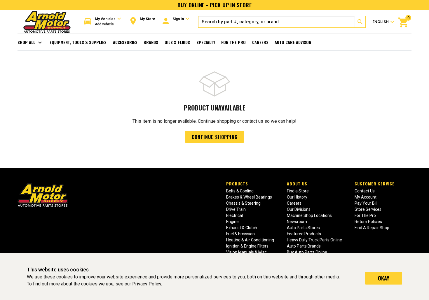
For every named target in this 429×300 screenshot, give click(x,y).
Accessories (125, 42)
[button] (102, 21)
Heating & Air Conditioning (250, 240)
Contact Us (365, 191)
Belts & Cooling (240, 191)
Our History (297, 197)
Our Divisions (299, 209)
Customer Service (375, 183)
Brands (151, 42)
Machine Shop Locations (309, 215)
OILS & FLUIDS (177, 42)
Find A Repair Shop (372, 227)
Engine (232, 221)
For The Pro (233, 42)
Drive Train (236, 209)
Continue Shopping (215, 137)
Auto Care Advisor (293, 42)
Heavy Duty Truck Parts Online (314, 240)
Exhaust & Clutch (241, 227)
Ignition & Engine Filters (247, 246)
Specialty (205, 42)
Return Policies (368, 221)
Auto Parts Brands (304, 246)
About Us (297, 183)
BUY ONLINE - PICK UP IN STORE (214, 5)
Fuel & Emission (240, 233)
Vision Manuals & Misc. (247, 252)
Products (237, 183)
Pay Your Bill (366, 203)
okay (383, 278)
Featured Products (304, 233)
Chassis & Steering (243, 203)
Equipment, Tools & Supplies (78, 42)
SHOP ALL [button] (30, 42)
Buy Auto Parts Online (307, 252)
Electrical (234, 215)
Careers (260, 42)
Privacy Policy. (147, 284)
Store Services (368, 209)
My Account (365, 197)
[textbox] (276, 21)
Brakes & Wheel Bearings (249, 197)
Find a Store (298, 191)
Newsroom (297, 221)
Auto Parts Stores (303, 227)
